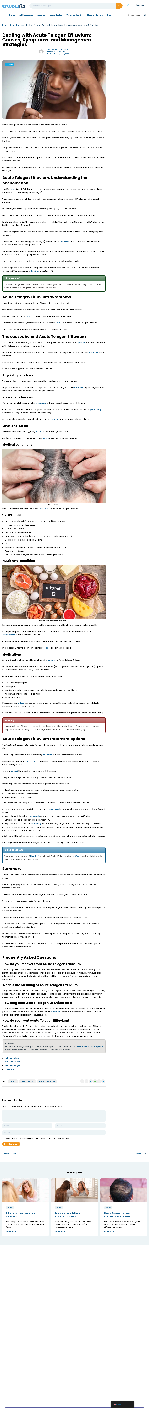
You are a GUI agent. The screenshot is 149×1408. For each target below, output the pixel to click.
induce (21, 703)
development (8, 634)
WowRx (78, 856)
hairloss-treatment (47, 1081)
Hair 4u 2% (35, 856)
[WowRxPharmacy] (14, 5)
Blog (12, 25)
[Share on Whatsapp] (95, 1081)
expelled (65, 241)
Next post (140, 1153)
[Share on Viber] (99, 1081)
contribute (93, 352)
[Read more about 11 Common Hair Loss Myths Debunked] (25, 1190)
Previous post (10, 1153)
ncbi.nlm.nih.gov (12, 1058)
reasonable (34, 816)
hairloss (12, 1081)
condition (47, 754)
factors (39, 431)
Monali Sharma (61, 49)
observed (30, 316)
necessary (32, 761)
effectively (36, 823)
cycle (12, 189)
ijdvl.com (9, 1069)
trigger (54, 419)
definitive (34, 271)
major (59, 322)
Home (4, 25)
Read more (11, 1232)
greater (81, 342)
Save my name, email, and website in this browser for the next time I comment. (37, 1138)
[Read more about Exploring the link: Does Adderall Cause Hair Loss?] (74, 1190)
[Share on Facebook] (82, 1081)
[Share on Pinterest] (86, 1081)
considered (54, 809)
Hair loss (20, 25)
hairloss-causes (27, 1081)
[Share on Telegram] (103, 1081)
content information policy (90, 1046)
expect (14, 771)
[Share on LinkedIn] (91, 1081)
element (51, 660)
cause (46, 438)
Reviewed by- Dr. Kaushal (55, 51)
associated (40, 403)
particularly (95, 409)
